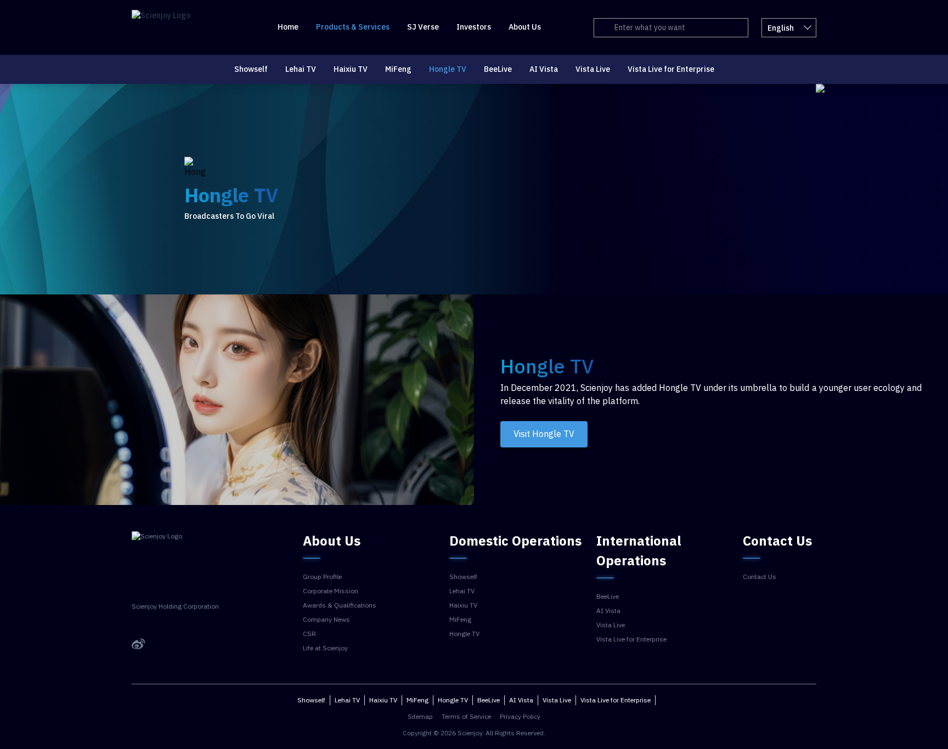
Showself (251, 69)
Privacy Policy (520, 717)
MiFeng (398, 69)
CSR (309, 634)
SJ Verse (423, 27)
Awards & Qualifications (339, 605)
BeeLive (498, 69)
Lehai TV (300, 69)
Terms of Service (466, 717)
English (781, 28)
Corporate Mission (330, 591)
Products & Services (353, 27)
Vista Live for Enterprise (671, 69)
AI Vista (543, 69)
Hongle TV (447, 69)
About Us (525, 27)
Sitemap (420, 717)
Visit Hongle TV (544, 434)
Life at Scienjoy (325, 648)
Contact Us (759, 577)
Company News (326, 620)
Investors (473, 27)
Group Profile (322, 577)
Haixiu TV (351, 69)
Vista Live (592, 69)
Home (288, 27)
